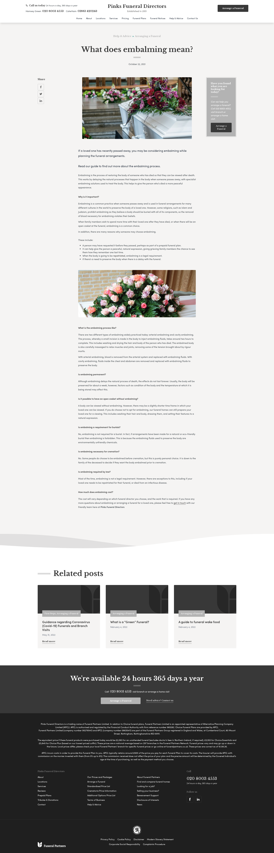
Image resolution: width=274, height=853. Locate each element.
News (139, 804)
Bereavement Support (148, 795)
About (89, 18)
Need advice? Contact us (159, 700)
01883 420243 (87, 11)
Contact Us (192, 18)
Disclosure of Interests (148, 799)
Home (79, 18)
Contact (42, 804)
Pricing (125, 18)
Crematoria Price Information (101, 790)
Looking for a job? (146, 786)
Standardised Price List (98, 786)
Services (113, 18)
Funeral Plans (139, 18)
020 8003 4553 (53, 11)
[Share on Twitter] (41, 94)
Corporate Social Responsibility (124, 844)
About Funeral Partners (148, 777)
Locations (100, 18)
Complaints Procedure (154, 844)
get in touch (180, 502)
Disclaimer (139, 839)
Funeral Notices (157, 18)
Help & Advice (176, 18)
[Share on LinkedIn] (41, 101)
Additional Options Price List (101, 795)
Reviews (42, 790)
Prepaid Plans (44, 795)
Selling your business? (148, 790)
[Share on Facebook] (41, 87)
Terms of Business (96, 799)
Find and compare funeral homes (153, 781)
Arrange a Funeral (221, 127)
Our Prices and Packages (99, 777)
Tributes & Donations (48, 799)
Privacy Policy (108, 839)
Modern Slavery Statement (160, 839)
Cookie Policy (124, 839)
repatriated (119, 255)
